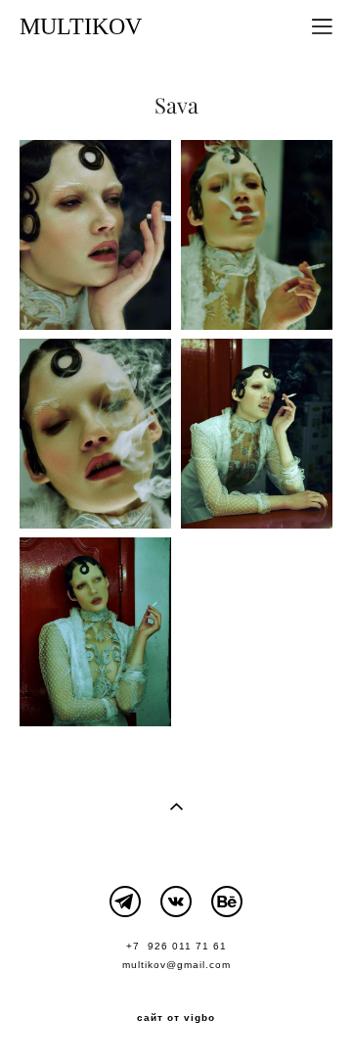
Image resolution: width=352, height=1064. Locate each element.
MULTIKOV (81, 26)
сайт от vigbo (176, 1018)
